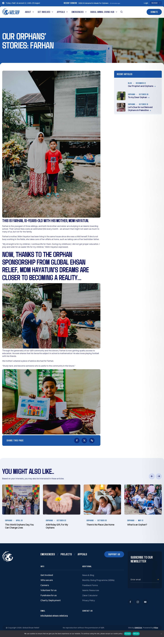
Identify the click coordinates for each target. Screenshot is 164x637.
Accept (127, 633)
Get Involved (44, 11)
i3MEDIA (138, 627)
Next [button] (159, 476)
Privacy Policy (88, 600)
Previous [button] (152, 476)
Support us (114, 554)
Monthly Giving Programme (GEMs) (98, 580)
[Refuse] (161, 634)
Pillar (156, 627)
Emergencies (78, 11)
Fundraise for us (48, 595)
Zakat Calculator (90, 595)
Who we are (46, 580)
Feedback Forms (90, 585)
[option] (21, 508)
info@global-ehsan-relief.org (54, 615)
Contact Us (87, 611)
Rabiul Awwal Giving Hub (102, 11)
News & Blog (88, 575)
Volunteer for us (48, 590)
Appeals (61, 11)
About (28, 11)
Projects (66, 554)
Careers (44, 585)
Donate (154, 11)
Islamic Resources (90, 590)
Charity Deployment (50, 600)
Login (146, 3)
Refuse (136, 633)
